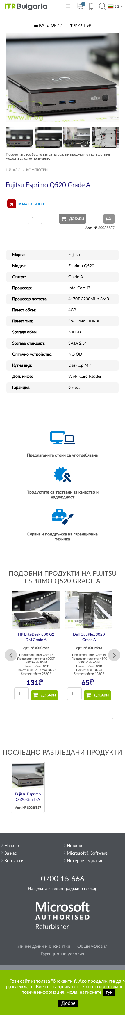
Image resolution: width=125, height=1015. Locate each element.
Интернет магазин (85, 861)
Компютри (37, 170)
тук (109, 992)
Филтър (82, 26)
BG (116, 6)
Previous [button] (10, 655)
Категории (50, 26)
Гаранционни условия (62, 954)
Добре (68, 1003)
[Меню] (68, 7)
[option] (36, 655)
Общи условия (92, 946)
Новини (74, 846)
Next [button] (114, 655)
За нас (10, 853)
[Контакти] (91, 7)
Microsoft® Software (87, 853)
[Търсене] (102, 7)
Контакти (14, 861)
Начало (13, 170)
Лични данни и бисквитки (44, 946)
